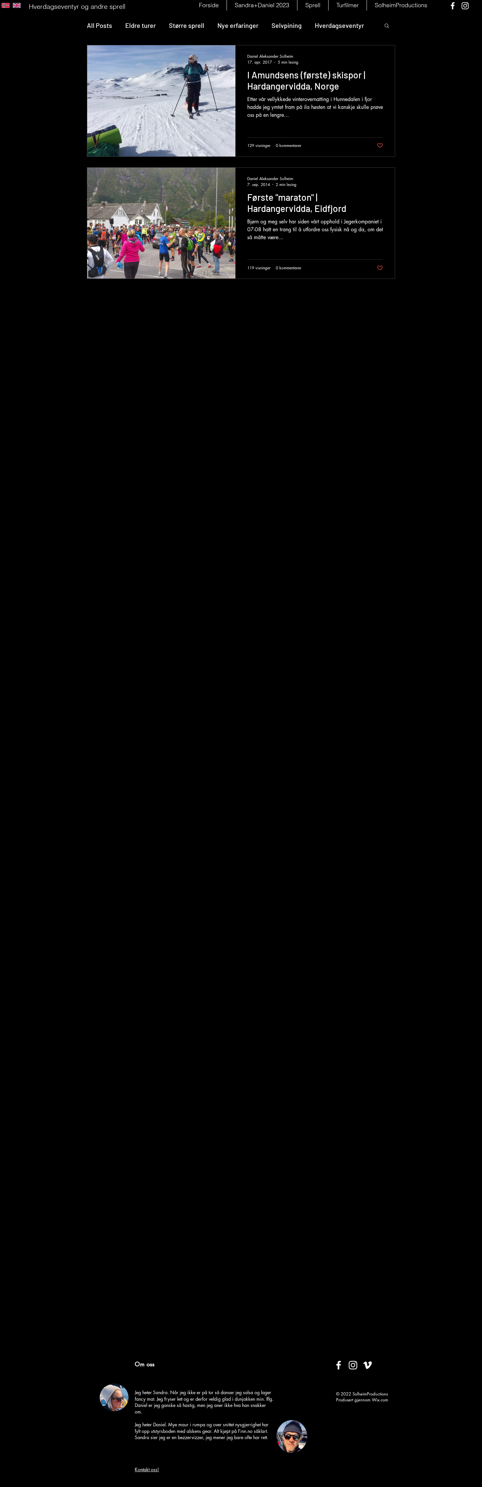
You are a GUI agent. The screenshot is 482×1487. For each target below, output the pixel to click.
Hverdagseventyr (339, 25)
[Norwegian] (5, 5)
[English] (17, 5)
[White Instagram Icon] (465, 5)
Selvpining (286, 25)
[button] (312, 5)
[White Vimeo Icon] (367, 1365)
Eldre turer (140, 25)
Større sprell (186, 25)
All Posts (99, 25)
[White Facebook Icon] (452, 5)
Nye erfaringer (237, 25)
